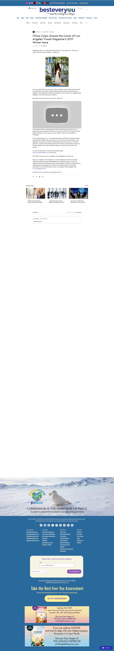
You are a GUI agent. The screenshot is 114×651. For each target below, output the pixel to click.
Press (78, 538)
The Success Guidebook (48, 536)
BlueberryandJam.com (33, 540)
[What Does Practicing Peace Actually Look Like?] (35, 193)
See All (86, 185)
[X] (34, 3)
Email (41, 562)
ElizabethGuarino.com (33, 534)
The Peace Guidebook (48, 532)
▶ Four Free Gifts (72, 3)
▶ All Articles (84, 3)
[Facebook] (29, 3)
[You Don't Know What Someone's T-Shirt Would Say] (78, 193)
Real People (42, 22)
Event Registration (65, 534)
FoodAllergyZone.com (33, 536)
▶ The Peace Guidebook (58, 3)
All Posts (28, 22)
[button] (22, 18)
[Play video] (57, 114)
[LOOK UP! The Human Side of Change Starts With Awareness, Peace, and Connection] (57, 193)
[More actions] (80, 32)
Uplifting (44, 540)
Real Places (74, 22)
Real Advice (35, 22)
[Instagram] (27, 3)
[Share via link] (43, 176)
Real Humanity (57, 22)
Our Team (79, 534)
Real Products (66, 22)
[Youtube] (32, 3)
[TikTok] (42, 3)
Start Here (63, 532)
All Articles (63, 536)
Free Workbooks (64, 538)
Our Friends (80, 536)
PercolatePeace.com (32, 532)
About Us (79, 532)
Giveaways (63, 551)
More (81, 22)
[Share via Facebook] (33, 176)
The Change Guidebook (48, 534)
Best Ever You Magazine (66, 549)
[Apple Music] (37, 3)
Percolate (44, 538)
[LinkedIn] (40, 3)
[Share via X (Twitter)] (36, 176)
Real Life (50, 22)
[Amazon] (47, 3)
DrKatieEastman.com (32, 538)
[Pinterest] (45, 3)
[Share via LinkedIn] (39, 176)
